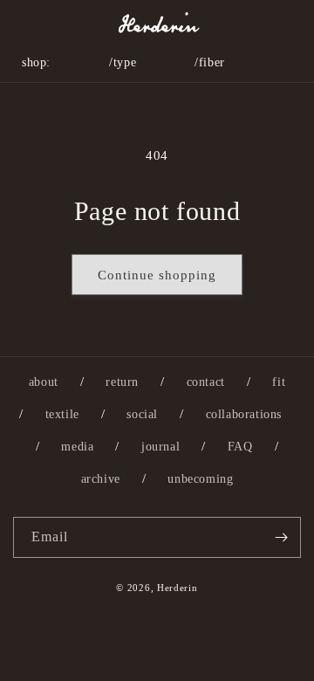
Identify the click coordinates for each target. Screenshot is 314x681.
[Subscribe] (281, 537)
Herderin (177, 587)
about (43, 382)
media (77, 446)
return (122, 382)
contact (206, 382)
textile (62, 414)
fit (278, 382)
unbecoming (200, 478)
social (142, 414)
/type (122, 62)
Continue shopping (157, 275)
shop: (36, 62)
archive (100, 478)
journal (160, 446)
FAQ (240, 446)
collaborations (244, 414)
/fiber (210, 62)
